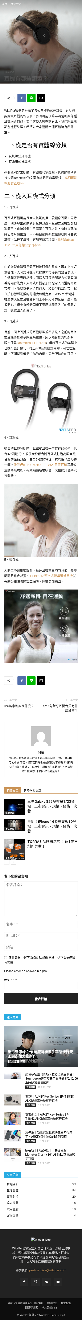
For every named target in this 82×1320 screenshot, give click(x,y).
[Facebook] (24, 1282)
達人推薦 (30, 1105)
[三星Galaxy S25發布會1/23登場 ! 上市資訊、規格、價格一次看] (14, 807)
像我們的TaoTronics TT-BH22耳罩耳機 (40, 465)
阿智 (41, 752)
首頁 (4, 4)
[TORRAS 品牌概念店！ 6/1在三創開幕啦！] (14, 849)
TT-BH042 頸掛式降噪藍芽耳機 (51, 576)
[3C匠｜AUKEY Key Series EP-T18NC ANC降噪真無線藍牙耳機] (12, 1100)
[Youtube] (58, 1282)
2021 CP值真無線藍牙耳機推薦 (25, 1303)
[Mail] (46, 1282)
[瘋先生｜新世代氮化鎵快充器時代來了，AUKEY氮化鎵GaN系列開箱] (12, 1135)
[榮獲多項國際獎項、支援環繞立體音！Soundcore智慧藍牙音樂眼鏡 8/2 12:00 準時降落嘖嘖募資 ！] (12, 1075)
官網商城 (52, 1303)
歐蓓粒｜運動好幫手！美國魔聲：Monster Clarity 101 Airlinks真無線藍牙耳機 (50, 1154)
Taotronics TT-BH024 (31, 343)
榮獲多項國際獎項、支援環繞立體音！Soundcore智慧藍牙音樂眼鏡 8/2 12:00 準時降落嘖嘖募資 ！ (51, 1078)
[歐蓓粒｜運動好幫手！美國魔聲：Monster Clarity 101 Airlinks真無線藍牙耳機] (12, 1155)
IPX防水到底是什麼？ (19, 706)
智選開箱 (13, 1061)
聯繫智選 (66, 1303)
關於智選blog (49, 1307)
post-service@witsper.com (47, 1270)
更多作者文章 (32, 790)
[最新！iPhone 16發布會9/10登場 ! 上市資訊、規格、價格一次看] (14, 825)
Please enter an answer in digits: (26, 971)
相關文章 (13, 790)
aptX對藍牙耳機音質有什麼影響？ (60, 708)
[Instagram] (35, 1282)
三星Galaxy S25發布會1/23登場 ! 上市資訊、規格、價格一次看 (52, 806)
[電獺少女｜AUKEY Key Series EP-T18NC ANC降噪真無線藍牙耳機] (12, 1118)
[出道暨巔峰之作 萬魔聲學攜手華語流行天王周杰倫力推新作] (41, 1046)
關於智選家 (31, 1307)
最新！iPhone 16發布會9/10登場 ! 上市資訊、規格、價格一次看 (52, 826)
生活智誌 (16, 4)
